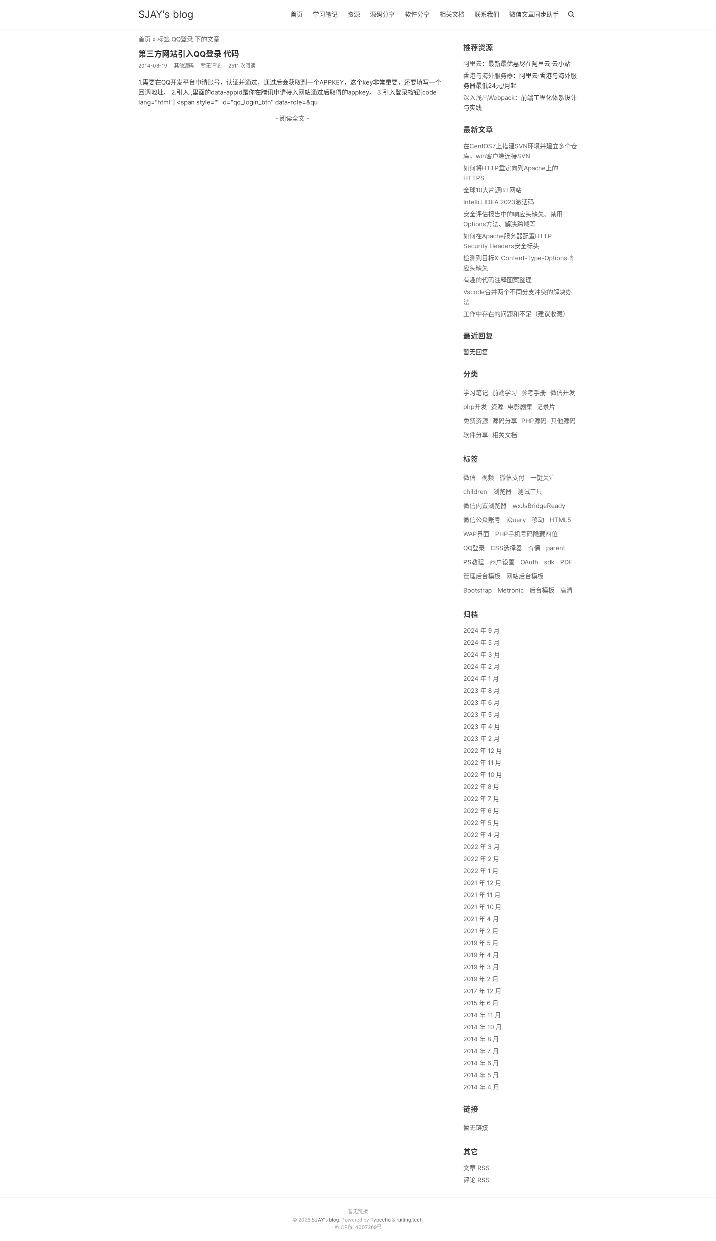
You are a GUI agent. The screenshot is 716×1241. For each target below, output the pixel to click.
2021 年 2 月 (480, 931)
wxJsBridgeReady (539, 506)
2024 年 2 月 (481, 666)
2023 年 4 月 (481, 727)
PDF (566, 562)
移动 (538, 520)
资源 (354, 14)
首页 (296, 14)
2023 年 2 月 (481, 739)
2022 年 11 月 (482, 763)
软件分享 (417, 14)
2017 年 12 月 (482, 991)
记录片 (546, 407)
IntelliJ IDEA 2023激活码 (498, 202)
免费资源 (475, 421)
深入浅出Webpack (489, 98)
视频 (487, 477)
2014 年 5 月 (481, 1075)
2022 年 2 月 (481, 859)
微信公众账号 (482, 520)
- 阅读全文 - (292, 118)
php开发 (475, 407)
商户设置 (502, 562)
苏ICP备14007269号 (358, 1227)
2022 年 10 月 (482, 775)
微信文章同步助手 (534, 14)
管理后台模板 (482, 576)
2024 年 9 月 (481, 630)
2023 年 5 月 (481, 714)
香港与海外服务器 (488, 76)
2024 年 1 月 (481, 678)
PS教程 (473, 562)
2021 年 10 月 (482, 907)
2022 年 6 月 (481, 811)
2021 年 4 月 (481, 919)
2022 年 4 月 (481, 835)
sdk (549, 562)
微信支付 (512, 477)
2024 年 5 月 (481, 642)
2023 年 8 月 (481, 690)
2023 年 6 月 (481, 702)
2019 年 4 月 (481, 955)
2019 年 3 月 (481, 967)
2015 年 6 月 (480, 1003)
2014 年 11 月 (482, 1015)
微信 (469, 477)
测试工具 (530, 492)
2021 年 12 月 (482, 883)
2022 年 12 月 (482, 751)
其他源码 (563, 421)
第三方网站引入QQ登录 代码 (188, 54)
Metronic (511, 590)
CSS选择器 (506, 548)
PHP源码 (534, 421)
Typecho (380, 1220)
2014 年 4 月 (481, 1087)
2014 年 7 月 (481, 1051)
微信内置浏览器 (485, 506)
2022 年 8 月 (481, 787)
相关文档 (452, 14)
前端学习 (504, 393)
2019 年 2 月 (480, 979)
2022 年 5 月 (481, 823)
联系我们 (486, 14)
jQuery (516, 520)
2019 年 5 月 (480, 943)
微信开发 (562, 393)
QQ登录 (474, 548)
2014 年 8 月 (481, 1039)
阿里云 (472, 64)
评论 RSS (476, 1180)
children (475, 492)
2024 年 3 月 (481, 654)
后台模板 (542, 590)
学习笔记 (325, 14)
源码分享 (382, 14)
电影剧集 (520, 407)
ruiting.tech (410, 1220)
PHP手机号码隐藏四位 (526, 534)
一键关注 (542, 477)
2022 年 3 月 (481, 847)
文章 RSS (476, 1168)
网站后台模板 (525, 576)
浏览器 (502, 492)
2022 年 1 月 (480, 871)
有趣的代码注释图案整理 (497, 280)
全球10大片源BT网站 (492, 190)
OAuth (529, 562)
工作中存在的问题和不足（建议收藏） (516, 314)
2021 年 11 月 (482, 895)
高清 (566, 590)
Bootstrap (477, 590)
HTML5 (560, 520)
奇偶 (534, 548)
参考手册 (533, 393)
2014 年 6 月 (481, 1063)
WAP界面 (476, 534)
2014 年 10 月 (482, 1027)
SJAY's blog (166, 14)
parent (555, 548)
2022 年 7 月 (481, 799)
